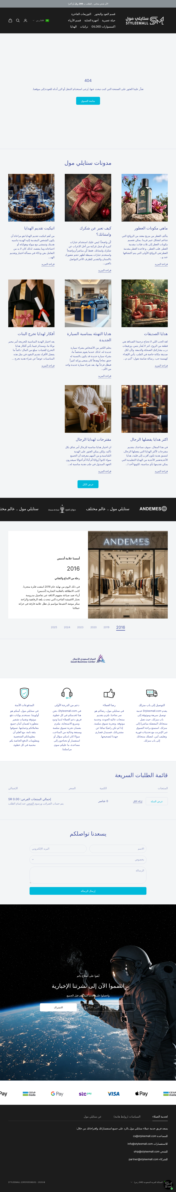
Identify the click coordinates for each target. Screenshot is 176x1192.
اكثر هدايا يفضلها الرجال (149, 439)
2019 (106, 627)
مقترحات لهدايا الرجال (93, 439)
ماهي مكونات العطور (151, 228)
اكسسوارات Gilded (103, 26)
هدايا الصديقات (156, 333)
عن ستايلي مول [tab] (93, 1116)
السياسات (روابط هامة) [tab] (127, 1116)
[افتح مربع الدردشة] (168, 1185)
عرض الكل (88, 484)
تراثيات (84, 26)
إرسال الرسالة (88, 890)
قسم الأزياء (74, 20)
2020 (93, 627)
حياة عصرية (108, 20)
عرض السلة (157, 801)
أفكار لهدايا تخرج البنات (36, 333)
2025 (54, 627)
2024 (67, 627)
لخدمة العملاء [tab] (160, 1116)
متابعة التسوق (88, 100)
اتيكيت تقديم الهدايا (39, 228)
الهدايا (73, 26)
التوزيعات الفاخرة (81, 14)
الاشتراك (58, 1007)
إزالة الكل (137, 801)
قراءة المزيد (161, 264)
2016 (120, 627)
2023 (80, 627)
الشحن (30, 803)
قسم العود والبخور (105, 14)
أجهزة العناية (91, 20)
